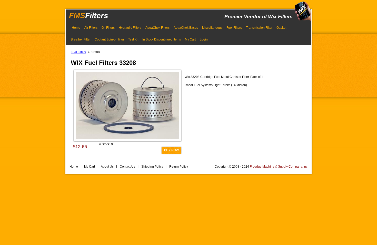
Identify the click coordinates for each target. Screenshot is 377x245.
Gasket (281, 27)
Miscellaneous (212, 27)
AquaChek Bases (186, 27)
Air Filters (90, 27)
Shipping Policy (152, 166)
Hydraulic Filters (130, 27)
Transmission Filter (259, 27)
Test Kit (133, 39)
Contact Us (127, 166)
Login (204, 39)
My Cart (190, 39)
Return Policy (178, 166)
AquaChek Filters (157, 27)
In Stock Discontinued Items (161, 39)
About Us (107, 166)
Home (76, 27)
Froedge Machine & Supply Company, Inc (278, 166)
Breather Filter (81, 39)
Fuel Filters (234, 27)
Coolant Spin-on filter (109, 39)
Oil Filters (108, 27)
